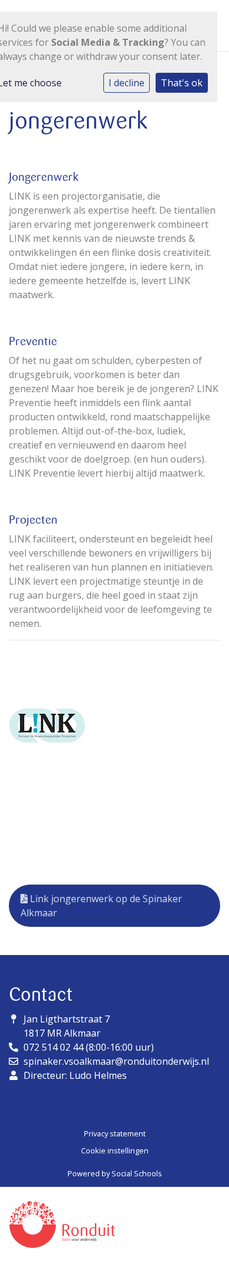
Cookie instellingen (115, 1150)
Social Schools (137, 1173)
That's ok (182, 82)
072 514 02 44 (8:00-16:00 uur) (88, 1047)
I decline (126, 82)
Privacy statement (115, 1133)
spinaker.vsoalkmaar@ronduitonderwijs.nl (116, 1061)
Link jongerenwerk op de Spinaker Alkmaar (101, 905)
